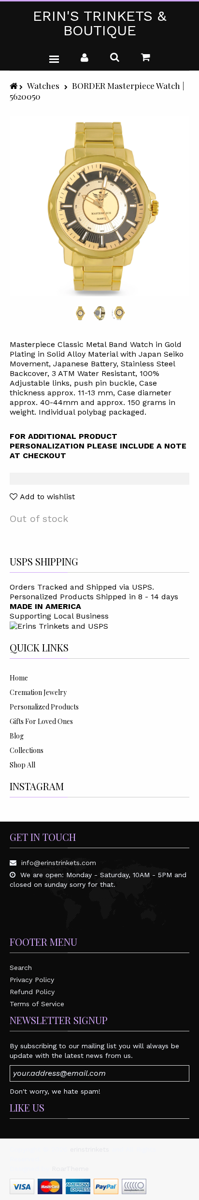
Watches (43, 85)
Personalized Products (44, 706)
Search (21, 967)
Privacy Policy (32, 979)
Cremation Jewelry (38, 692)
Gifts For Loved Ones (41, 721)
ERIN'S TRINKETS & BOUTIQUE (99, 23)
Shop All (22, 764)
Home (19, 677)
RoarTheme (70, 1168)
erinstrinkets (89, 1149)
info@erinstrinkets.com (58, 863)
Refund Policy (32, 992)
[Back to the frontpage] (14, 85)
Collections (26, 750)
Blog (17, 735)
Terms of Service (37, 1004)
